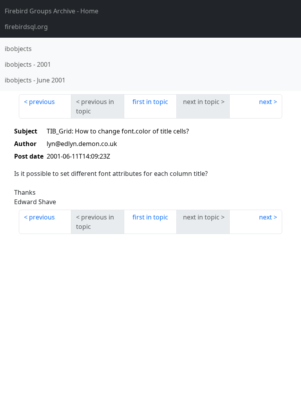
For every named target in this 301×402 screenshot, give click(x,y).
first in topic (150, 101)
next (265, 101)
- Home (51, 11)
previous (42, 101)
